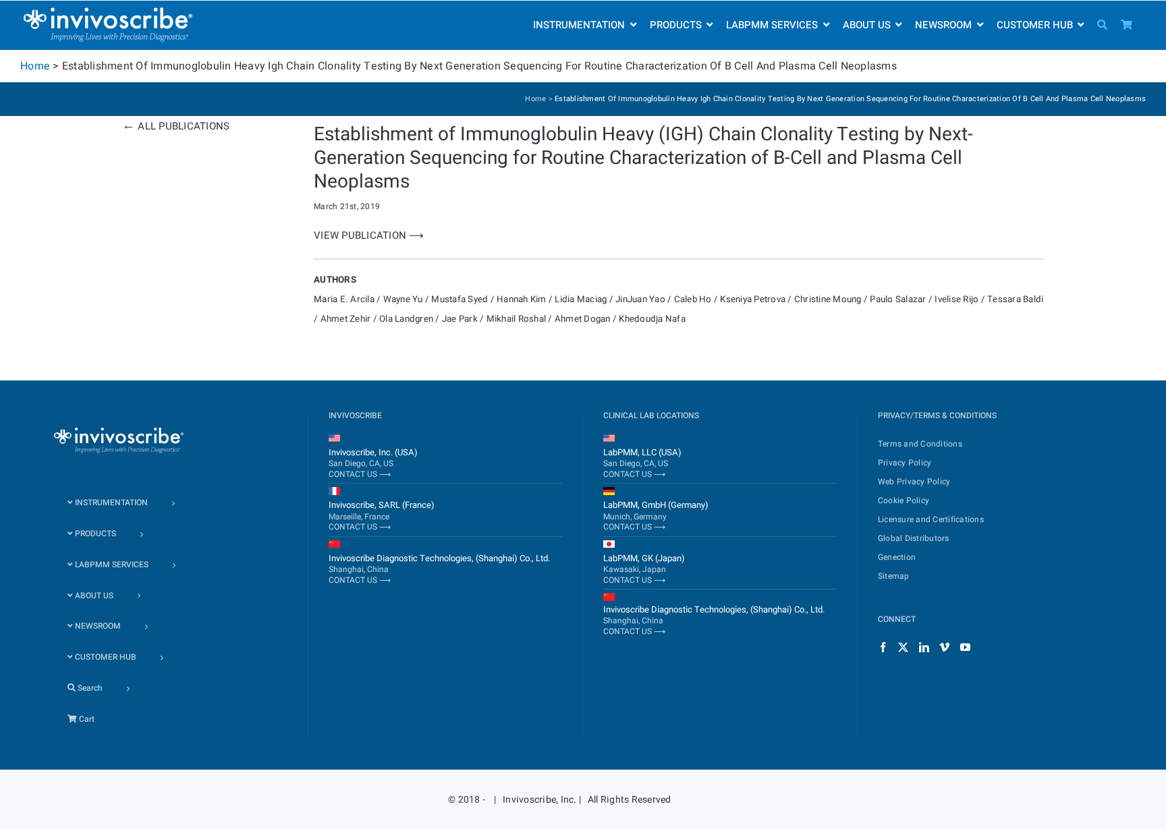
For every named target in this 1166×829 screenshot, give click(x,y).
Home (35, 66)
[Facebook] (883, 647)
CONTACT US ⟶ (360, 474)
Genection (897, 557)
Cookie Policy (903, 500)
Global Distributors (913, 538)
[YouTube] (965, 647)
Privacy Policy (905, 463)
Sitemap (894, 576)
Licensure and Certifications (931, 519)
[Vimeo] (944, 647)
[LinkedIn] (924, 647)
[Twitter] (903, 647)
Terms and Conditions (920, 444)
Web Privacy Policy (914, 482)
